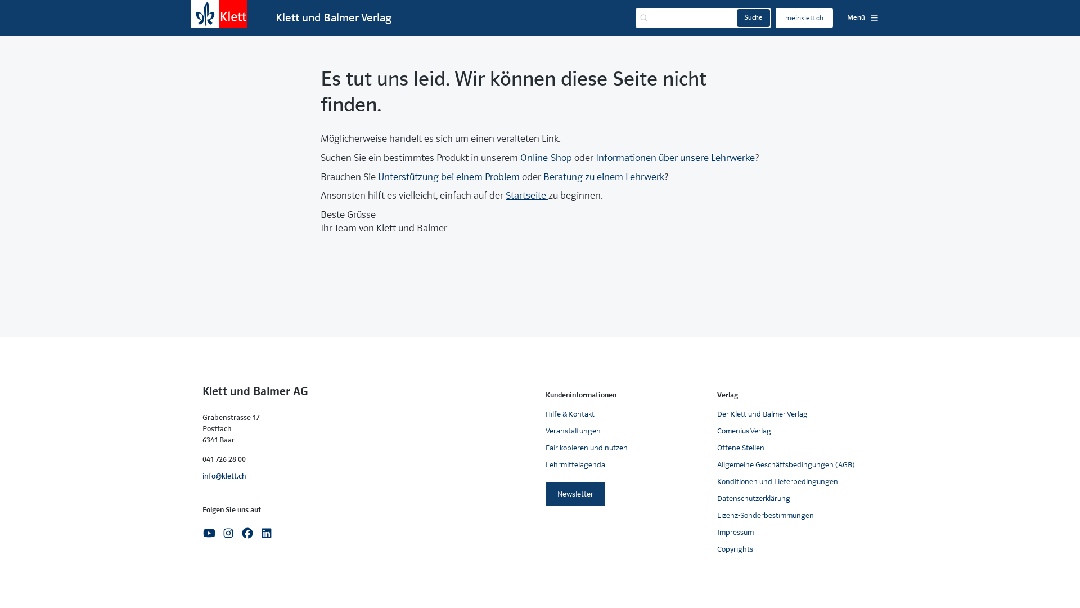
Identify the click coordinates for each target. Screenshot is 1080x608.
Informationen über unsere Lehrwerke (675, 158)
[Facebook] (247, 532)
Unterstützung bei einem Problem (449, 177)
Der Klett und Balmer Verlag (762, 414)
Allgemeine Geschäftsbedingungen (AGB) (786, 465)
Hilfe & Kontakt (570, 414)
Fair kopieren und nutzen (587, 448)
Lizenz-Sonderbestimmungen (765, 515)
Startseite (527, 196)
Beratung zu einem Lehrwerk (603, 177)
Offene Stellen (740, 448)
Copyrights (735, 549)
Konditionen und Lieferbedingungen (777, 481)
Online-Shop (546, 158)
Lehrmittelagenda (575, 465)
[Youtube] (209, 532)
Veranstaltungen (573, 431)
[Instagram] (228, 532)
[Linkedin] (266, 532)
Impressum (735, 532)
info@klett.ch (224, 476)
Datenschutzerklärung (753, 498)
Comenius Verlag (744, 431)
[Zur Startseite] (219, 14)
